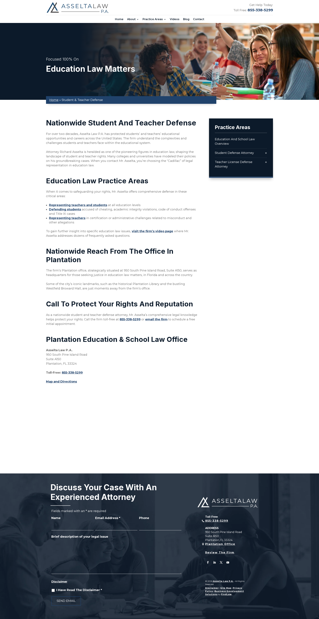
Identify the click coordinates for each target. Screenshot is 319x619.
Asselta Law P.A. (223, 581)
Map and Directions (61, 381)
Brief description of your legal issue (79, 536)
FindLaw (226, 594)
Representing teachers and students (78, 205)
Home (119, 19)
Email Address (107, 518)
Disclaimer (59, 581)
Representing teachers (67, 218)
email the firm (156, 319)
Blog (186, 19)
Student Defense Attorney (234, 153)
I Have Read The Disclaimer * (79, 590)
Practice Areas (153, 19)
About (131, 19)
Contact (198, 19)
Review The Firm (219, 552)
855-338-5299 (260, 10)
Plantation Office (220, 544)
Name (56, 518)
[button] (315, 595)
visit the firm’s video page (152, 231)
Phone (144, 518)
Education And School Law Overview (235, 141)
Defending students (65, 209)
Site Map (225, 588)
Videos (174, 19)
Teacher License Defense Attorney (233, 164)
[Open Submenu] (266, 153)
